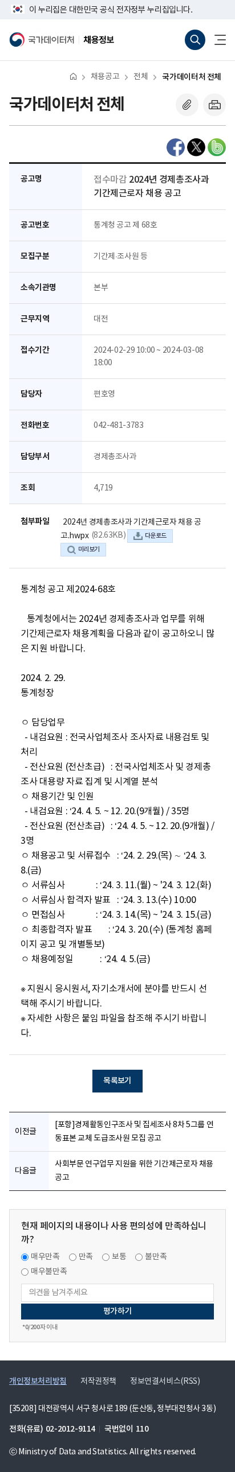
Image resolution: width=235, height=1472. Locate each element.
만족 (86, 1256)
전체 (140, 76)
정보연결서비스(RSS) (165, 1381)
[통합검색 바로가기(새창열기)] (195, 40)
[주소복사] (187, 104)
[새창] (176, 147)
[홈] (73, 76)
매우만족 (45, 1256)
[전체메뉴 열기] (215, 40)
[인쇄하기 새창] (214, 104)
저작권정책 (98, 1381)
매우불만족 (49, 1271)
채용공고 (105, 76)
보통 (119, 1256)
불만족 (156, 1256)
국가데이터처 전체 (191, 77)
